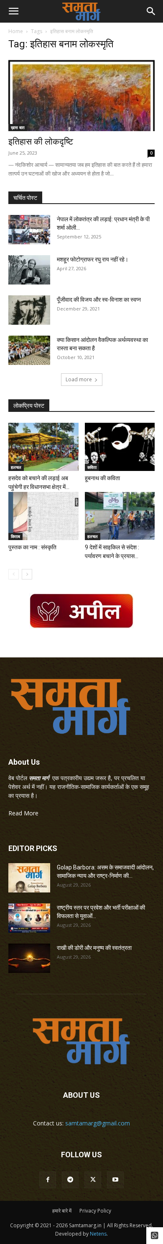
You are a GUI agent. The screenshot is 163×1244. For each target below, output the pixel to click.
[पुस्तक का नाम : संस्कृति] (43, 516)
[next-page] (27, 574)
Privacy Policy (95, 1210)
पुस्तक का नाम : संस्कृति (32, 547)
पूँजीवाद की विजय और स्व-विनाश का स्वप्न (99, 299)
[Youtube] (115, 1180)
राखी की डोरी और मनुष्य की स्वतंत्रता (94, 947)
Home (15, 31)
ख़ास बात (18, 127)
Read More (23, 813)
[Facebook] (47, 1180)
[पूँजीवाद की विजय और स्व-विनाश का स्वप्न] (29, 310)
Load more (79, 379)
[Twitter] (92, 1180)
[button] (13, 11)
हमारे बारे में (61, 1210)
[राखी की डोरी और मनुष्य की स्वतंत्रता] (29, 958)
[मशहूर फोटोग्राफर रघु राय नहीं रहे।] (29, 269)
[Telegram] (70, 1180)
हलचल (16, 467)
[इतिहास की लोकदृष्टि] (81, 95)
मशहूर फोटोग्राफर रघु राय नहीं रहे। (92, 259)
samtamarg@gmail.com (97, 1123)
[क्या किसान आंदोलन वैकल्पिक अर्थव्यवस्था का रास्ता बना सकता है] (29, 350)
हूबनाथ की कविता (102, 478)
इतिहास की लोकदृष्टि (40, 142)
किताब (15, 536)
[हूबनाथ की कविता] (120, 447)
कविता (92, 467)
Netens (98, 1233)
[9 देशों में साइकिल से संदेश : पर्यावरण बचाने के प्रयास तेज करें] (120, 516)
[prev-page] (13, 574)
